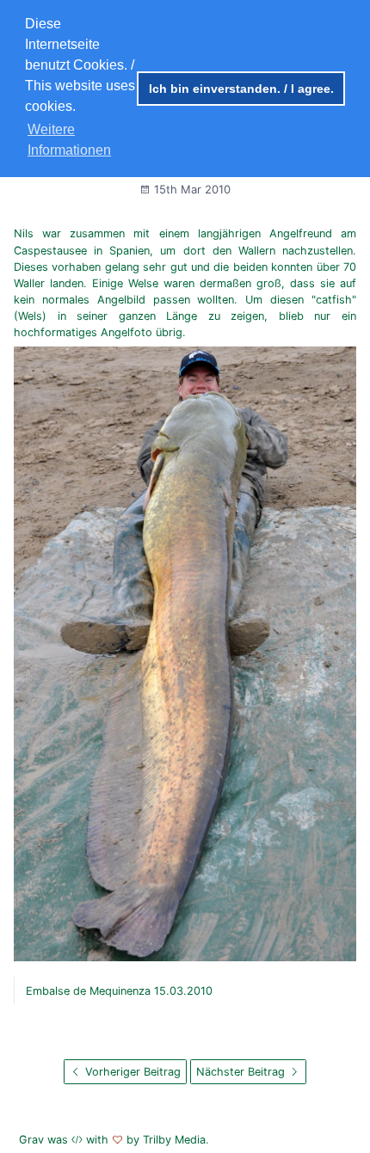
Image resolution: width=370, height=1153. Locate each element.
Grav (31, 1139)
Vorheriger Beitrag (131, 1071)
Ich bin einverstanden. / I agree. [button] (241, 88)
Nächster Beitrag (242, 1071)
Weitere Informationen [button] (69, 139)
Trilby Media (174, 1139)
